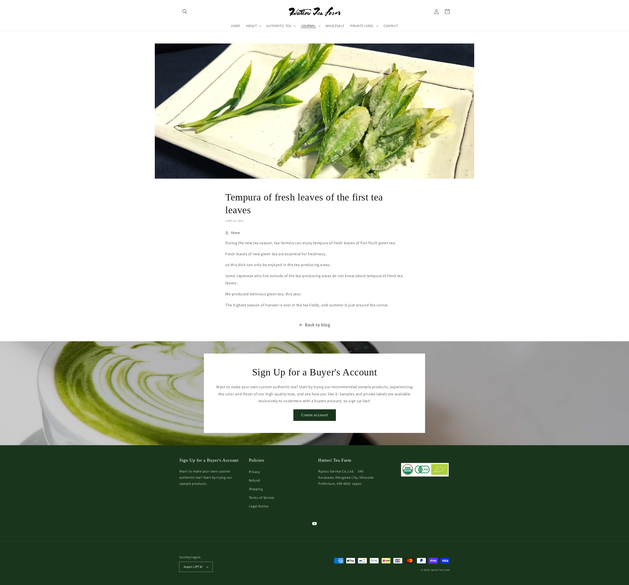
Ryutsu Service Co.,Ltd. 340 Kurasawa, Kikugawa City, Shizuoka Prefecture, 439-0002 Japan (346, 477)
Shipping (256, 489)
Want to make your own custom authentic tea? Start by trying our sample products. (205, 477)
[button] (184, 11)
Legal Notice (259, 506)
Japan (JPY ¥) (192, 567)
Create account (314, 415)
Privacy (254, 472)
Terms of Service (262, 497)
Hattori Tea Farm (440, 569)
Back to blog (317, 325)
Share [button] (235, 232)
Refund (254, 480)
